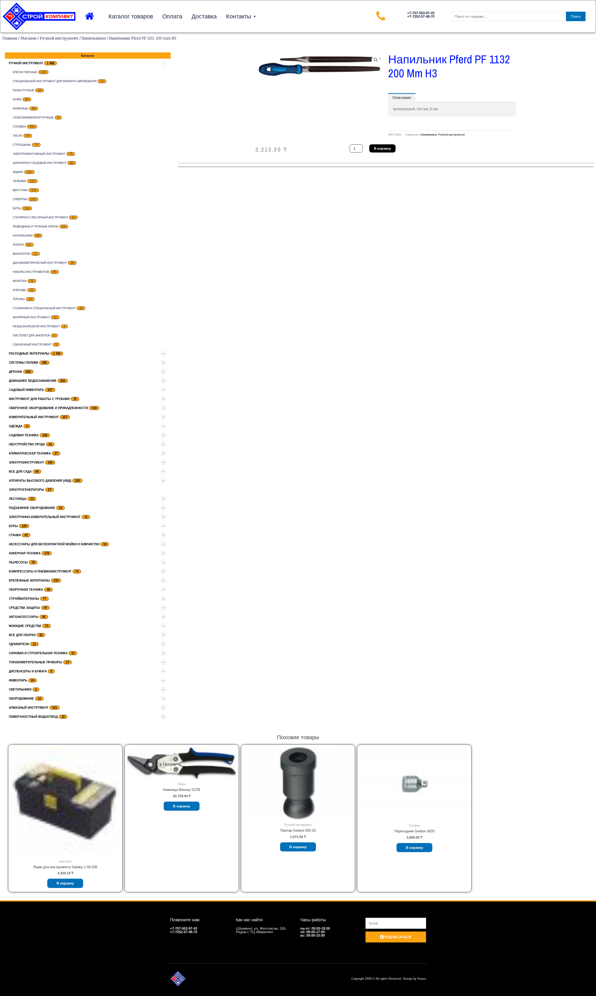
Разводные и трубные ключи (35, 226)
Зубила (18, 244)
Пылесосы (18, 562)
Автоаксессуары (23, 617)
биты (17, 208)
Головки (19, 126)
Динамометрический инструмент (40, 262)
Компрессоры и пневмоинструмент (40, 571)
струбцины (22, 144)
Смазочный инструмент (32, 344)
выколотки (21, 253)
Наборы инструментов (31, 272)
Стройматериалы (24, 598)
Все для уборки (22, 635)
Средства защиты (24, 608)
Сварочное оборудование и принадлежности (48, 408)
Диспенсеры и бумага (28, 671)
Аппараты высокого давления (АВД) (40, 480)
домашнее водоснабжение (33, 381)
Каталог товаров (130, 16)
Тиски (17, 135)
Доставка (204, 16)
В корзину (382, 148)
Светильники (20, 689)
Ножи (17, 99)
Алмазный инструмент (28, 707)
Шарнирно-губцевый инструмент (39, 163)
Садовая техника (24, 435)
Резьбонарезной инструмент (36, 326)
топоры (19, 299)
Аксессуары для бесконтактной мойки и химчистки (54, 544)
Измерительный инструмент (34, 417)
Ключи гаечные (25, 72)
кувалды (19, 290)
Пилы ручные (23, 90)
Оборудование (21, 698)
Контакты (238, 16)
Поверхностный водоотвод (33, 716)
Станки (15, 535)
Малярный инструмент (31, 317)
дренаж (15, 371)
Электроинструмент (26, 462)
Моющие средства (25, 626)
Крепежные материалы (29, 580)
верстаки (20, 190)
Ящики (18, 172)
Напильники (94, 38)
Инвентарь (18, 680)
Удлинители (19, 644)
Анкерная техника (25, 553)
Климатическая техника (30, 453)
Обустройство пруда (27, 444)
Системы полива (23, 362)
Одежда (15, 426)
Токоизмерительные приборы (35, 662)
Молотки (20, 281)
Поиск (576, 16)
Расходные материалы (29, 353)
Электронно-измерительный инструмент (45, 517)
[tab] (402, 97)
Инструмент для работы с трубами (39, 399)
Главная (9, 38)
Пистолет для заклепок (31, 335)
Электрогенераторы (26, 489)
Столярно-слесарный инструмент (40, 217)
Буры (13, 526)
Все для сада (20, 471)
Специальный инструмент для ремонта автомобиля (55, 81)
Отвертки (20, 199)
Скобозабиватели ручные (33, 117)
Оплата (172, 16)
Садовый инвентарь (26, 390)
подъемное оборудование (32, 508)
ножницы (20, 108)
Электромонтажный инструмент (39, 154)
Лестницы (18, 499)
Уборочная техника (26, 589)
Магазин (28, 38)
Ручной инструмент (59, 38)
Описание (401, 97)
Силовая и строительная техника (38, 653)
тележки (19, 181)
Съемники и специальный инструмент (44, 308)
